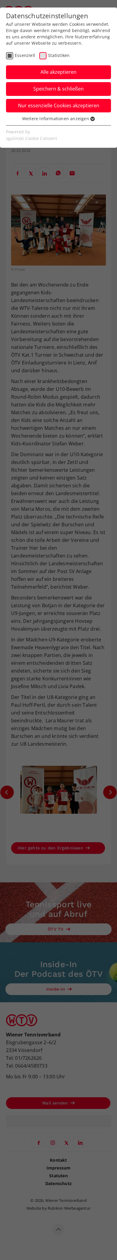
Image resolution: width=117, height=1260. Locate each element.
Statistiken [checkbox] (59, 55)
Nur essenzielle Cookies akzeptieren (58, 105)
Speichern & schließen (58, 88)
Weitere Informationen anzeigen (56, 118)
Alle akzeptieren (58, 72)
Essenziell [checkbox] (25, 55)
